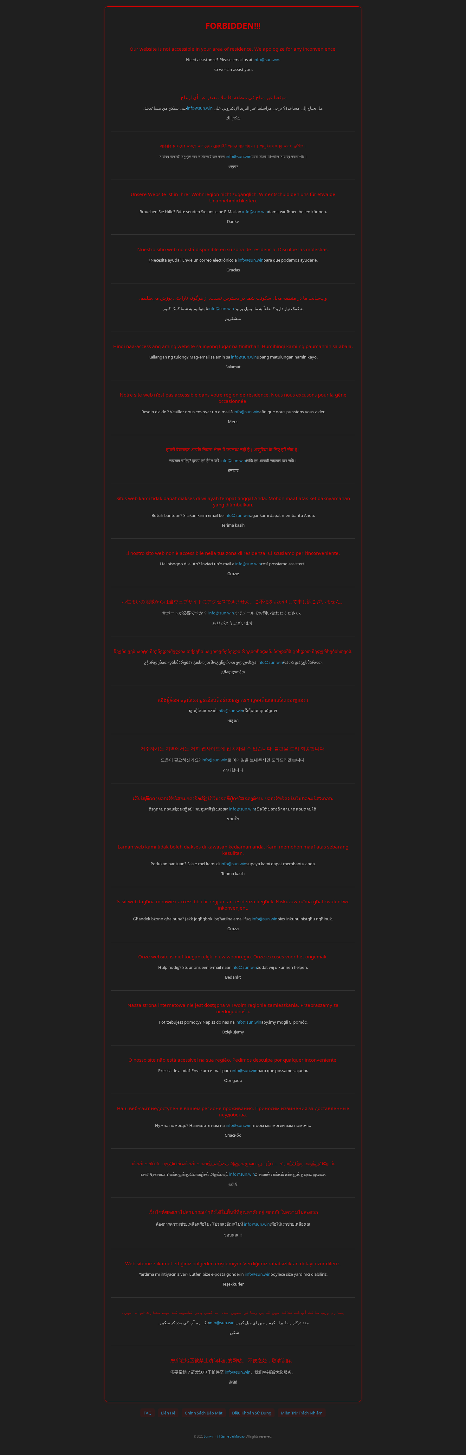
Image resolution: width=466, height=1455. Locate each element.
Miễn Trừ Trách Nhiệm (301, 1413)
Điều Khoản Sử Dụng (251, 1413)
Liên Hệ (168, 1413)
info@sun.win (266, 59)
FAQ (148, 1413)
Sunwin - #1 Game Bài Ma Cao (224, 1436)
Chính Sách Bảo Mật (204, 1413)
